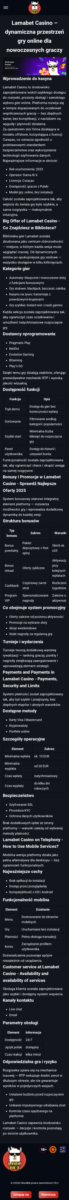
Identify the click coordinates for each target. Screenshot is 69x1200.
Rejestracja (48, 1194)
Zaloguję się (21, 1194)
